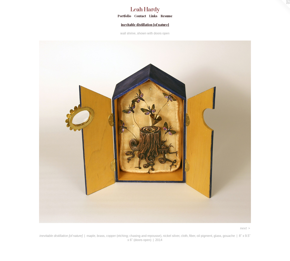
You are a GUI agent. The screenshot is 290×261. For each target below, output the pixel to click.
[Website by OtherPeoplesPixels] (282, 8)
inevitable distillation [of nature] (145, 25)
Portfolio (124, 16)
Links (153, 16)
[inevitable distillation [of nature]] (145, 132)
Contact (140, 16)
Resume (166, 16)
